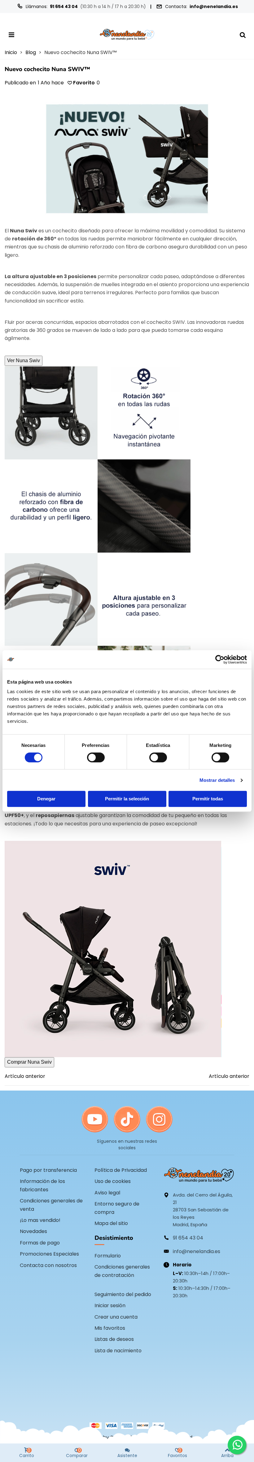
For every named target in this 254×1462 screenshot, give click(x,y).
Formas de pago (40, 1242)
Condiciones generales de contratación (122, 1270)
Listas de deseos (114, 1339)
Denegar (46, 798)
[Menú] (11, 34)
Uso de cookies (112, 1181)
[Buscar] (242, 34)
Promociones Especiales (49, 1253)
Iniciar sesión (109, 1305)
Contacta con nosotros (48, 1265)
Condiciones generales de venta (51, 1204)
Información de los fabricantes (42, 1185)
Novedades (33, 1231)
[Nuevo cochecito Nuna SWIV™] (127, 158)
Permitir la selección (127, 798)
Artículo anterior (25, 1076)
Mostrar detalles (217, 780)
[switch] (96, 757)
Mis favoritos (109, 1328)
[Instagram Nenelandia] (159, 1119)
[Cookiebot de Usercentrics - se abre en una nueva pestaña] (220, 659)
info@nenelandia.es (214, 6)
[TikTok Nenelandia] (127, 1119)
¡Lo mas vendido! (40, 1220)
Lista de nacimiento (118, 1350)
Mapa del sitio (111, 1223)
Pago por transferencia (48, 1170)
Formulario (107, 1255)
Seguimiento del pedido (122, 1294)
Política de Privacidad (120, 1170)
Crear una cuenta (116, 1316)
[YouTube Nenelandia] (94, 1119)
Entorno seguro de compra (116, 1207)
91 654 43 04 (64, 6)
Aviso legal (107, 1192)
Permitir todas (207, 798)
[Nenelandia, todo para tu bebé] (127, 34)
